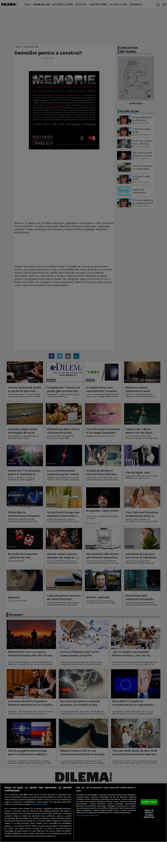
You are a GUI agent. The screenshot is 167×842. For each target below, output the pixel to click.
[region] (83, 812)
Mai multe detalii (39, 804)
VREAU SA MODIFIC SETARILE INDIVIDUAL (149, 813)
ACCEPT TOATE (149, 802)
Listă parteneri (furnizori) (87, 815)
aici (12, 826)
